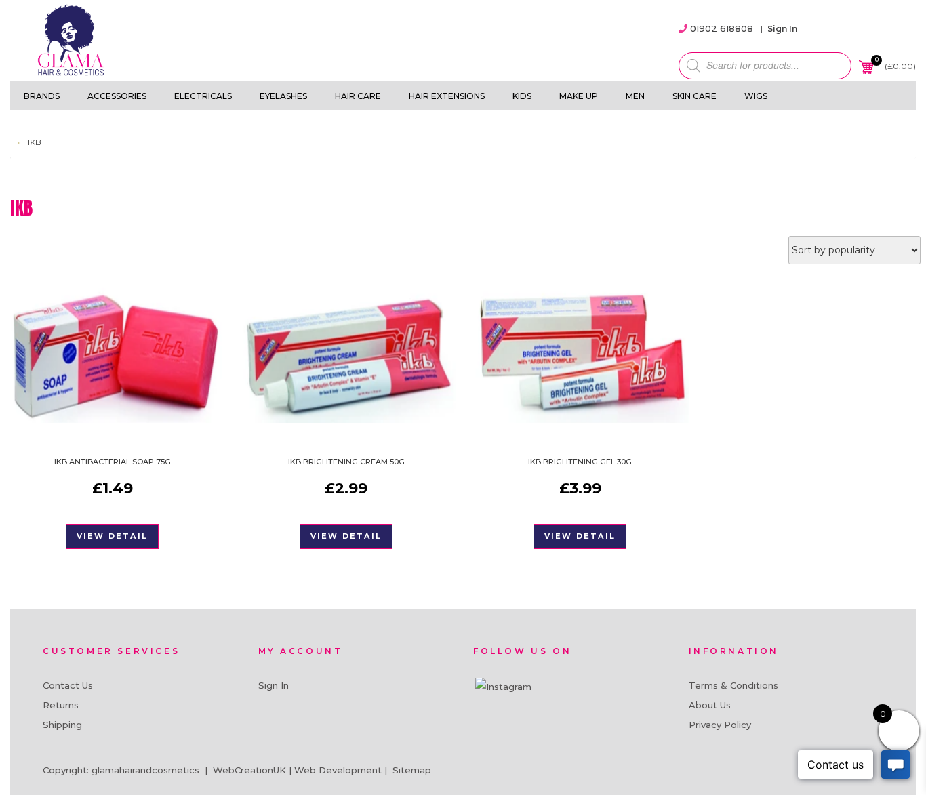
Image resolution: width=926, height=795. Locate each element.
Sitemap (411, 770)
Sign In (782, 29)
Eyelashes (283, 96)
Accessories (116, 96)
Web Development (338, 770)
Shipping (62, 724)
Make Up (578, 96)
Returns (61, 704)
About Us (710, 704)
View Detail (112, 536)
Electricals (203, 96)
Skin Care (694, 96)
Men (635, 96)
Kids (521, 96)
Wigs (755, 96)
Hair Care (358, 96)
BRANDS (42, 96)
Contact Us (68, 685)
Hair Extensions (447, 96)
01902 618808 (721, 28)
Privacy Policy (720, 724)
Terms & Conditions (733, 685)
